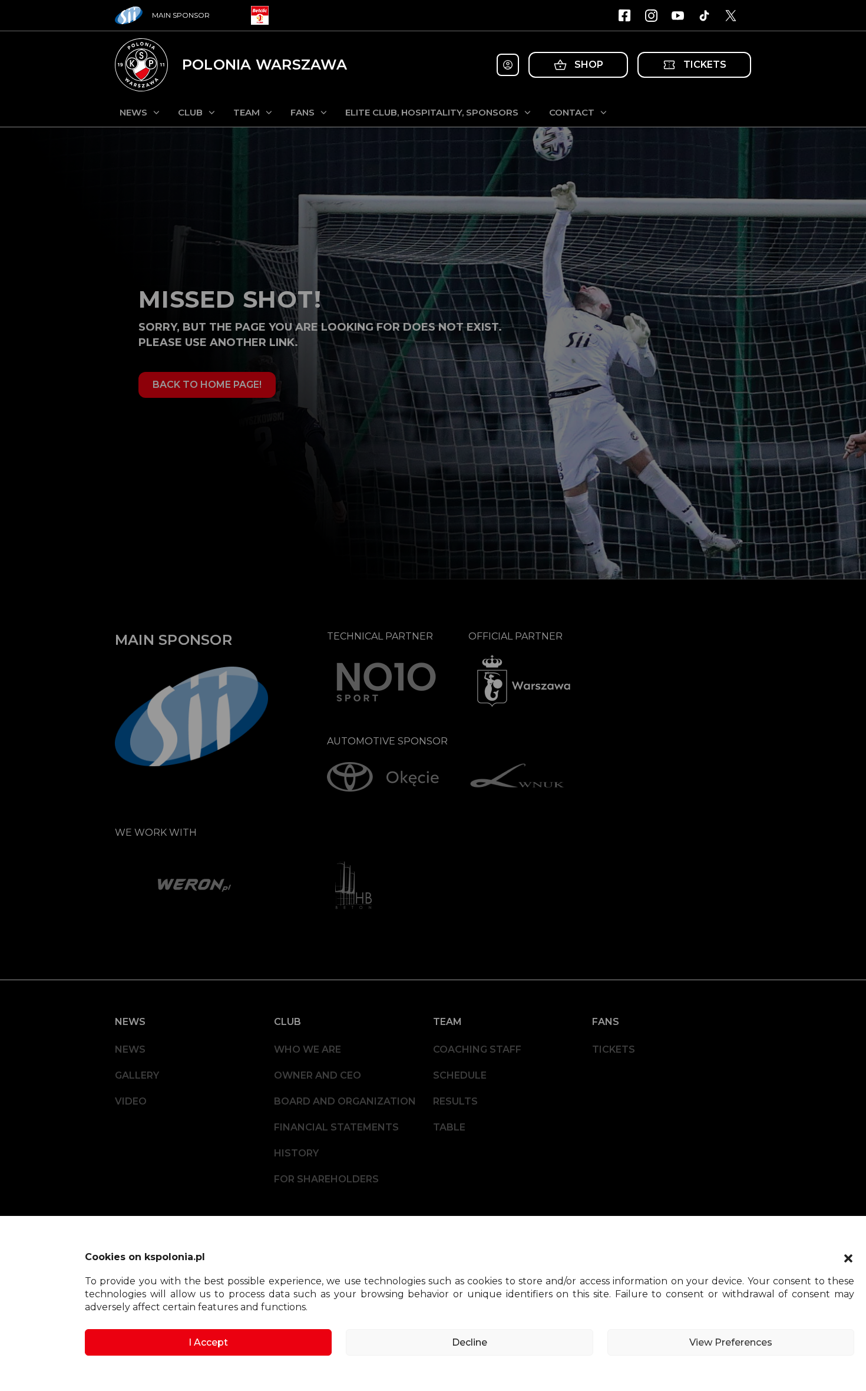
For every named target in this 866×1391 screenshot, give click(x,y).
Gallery (137, 1075)
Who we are (307, 1049)
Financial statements (336, 1127)
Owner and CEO (317, 1075)
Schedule (460, 1075)
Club (190, 112)
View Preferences (730, 1342)
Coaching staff (477, 1049)
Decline (469, 1342)
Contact (571, 112)
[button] (848, 1257)
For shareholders (326, 1179)
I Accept (208, 1342)
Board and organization (345, 1101)
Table (449, 1127)
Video (131, 1101)
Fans (302, 112)
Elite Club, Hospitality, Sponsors (431, 112)
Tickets (613, 1049)
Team (246, 112)
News (133, 112)
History (296, 1153)
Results (455, 1101)
